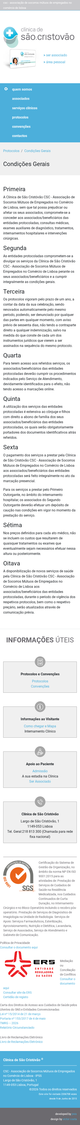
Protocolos (20, 117)
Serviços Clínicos (24, 108)
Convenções (21, 127)
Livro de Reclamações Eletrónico (21, 1041)
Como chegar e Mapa (40, 726)
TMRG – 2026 (9, 1023)
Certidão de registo (15, 997)
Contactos (19, 136)
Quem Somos (22, 89)
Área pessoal (55, 62)
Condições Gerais (37, 151)
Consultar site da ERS (17, 992)
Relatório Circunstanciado (17, 1027)
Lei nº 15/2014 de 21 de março (20, 1014)
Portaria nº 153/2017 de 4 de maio (23, 1018)
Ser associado (56, 55)
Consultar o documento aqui (19, 947)
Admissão (40, 771)
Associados (20, 99)
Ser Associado (40, 781)
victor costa (70, 1119)
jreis (74, 1114)
